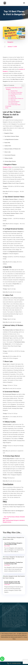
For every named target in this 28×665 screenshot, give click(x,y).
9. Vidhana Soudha (13, 103)
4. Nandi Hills (12, 95)
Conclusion (8, 106)
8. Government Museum (14, 101)
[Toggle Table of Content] (22, 85)
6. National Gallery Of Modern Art (16, 98)
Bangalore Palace (7, 167)
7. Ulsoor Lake (12, 100)
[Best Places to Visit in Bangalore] (2, 664)
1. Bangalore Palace (14, 90)
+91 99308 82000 (15, 663)
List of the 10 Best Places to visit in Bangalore (14, 88)
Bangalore (10, 42)
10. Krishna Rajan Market (15, 104)
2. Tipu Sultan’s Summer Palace (16, 92)
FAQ (7, 107)
